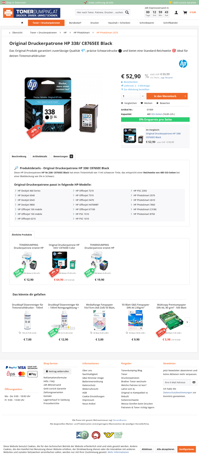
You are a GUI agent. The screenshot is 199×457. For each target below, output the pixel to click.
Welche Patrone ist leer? (133, 385)
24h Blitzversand (52, 384)
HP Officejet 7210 (85, 190)
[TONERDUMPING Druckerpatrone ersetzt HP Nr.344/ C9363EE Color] (99, 260)
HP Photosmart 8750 (144, 214)
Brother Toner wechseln (133, 381)
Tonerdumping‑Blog (131, 370)
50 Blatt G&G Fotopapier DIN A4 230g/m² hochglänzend (135, 306)
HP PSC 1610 (82, 218)
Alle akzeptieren (165, 449)
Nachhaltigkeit (90, 374)
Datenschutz (88, 385)
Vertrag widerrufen (58, 371)
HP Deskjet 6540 (26, 195)
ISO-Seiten (156, 114)
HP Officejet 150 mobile (30, 214)
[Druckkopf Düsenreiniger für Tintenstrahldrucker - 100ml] (27, 320)
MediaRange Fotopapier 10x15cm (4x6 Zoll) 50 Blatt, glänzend (99, 306)
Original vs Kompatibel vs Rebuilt (134, 394)
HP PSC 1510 (82, 214)
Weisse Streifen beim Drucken (137, 403)
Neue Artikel (88, 403)
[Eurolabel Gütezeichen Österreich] (82, 435)
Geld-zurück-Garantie (55, 388)
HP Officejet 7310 (85, 195)
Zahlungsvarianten (53, 392)
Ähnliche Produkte (22, 234)
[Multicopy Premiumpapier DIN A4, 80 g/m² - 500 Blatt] (171, 320)
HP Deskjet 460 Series (29, 190)
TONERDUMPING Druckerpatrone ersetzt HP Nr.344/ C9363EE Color (99, 246)
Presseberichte (51, 403)
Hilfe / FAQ (49, 381)
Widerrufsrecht (90, 388)
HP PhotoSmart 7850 (144, 204)
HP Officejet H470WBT (87, 204)
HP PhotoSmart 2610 (144, 200)
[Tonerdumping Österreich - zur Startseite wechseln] (31, 13)
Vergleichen (130, 103)
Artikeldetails (40, 156)
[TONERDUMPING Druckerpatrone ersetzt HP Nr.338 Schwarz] (28, 260)
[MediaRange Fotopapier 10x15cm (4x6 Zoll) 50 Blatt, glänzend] (99, 320)
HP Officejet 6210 (27, 218)
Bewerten (164, 103)
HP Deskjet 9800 (26, 204)
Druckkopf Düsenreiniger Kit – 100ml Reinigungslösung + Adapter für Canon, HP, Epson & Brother (63, 306)
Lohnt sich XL (128, 388)
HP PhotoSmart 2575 (144, 195)
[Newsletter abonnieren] (193, 382)
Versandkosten (120, 420)
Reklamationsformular (55, 377)
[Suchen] (127, 12)
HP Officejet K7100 (85, 209)
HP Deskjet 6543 (26, 200)
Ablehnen (147, 449)
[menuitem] (91, 12)
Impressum (88, 399)
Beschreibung (19, 156)
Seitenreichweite (130, 399)
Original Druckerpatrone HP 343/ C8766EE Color (64, 246)
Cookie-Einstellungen (93, 396)
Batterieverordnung (92, 381)
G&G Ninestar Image (93, 377)
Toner (124, 374)
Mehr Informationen (118, 452)
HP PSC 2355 (140, 190)
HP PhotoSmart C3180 (145, 209)
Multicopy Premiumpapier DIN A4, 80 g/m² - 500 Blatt (171, 306)
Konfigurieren (186, 449)
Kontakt (48, 396)
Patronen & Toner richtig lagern (137, 407)
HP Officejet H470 (85, 200)
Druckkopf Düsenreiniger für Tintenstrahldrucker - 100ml (27, 306)
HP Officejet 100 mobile (30, 209)
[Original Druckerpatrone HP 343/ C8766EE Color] (64, 260)
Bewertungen (62, 156)
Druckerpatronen (130, 377)
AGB (84, 392)
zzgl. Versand (166, 77)
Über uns (87, 370)
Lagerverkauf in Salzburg (57, 399)
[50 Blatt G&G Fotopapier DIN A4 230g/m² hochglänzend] (135, 320)
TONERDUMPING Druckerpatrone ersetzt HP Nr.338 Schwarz (29, 246)
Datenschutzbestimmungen (177, 392)
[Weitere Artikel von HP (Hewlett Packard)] (183, 63)
